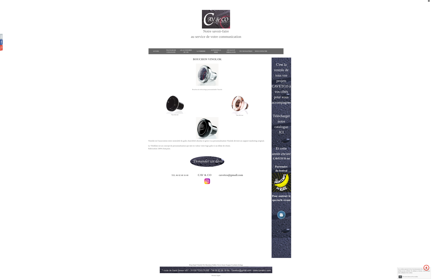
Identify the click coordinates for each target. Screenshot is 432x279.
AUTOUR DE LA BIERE (216, 51)
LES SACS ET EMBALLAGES (231, 51)
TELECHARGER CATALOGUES (171, 51)
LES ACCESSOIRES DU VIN (186, 51)
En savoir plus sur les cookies (410, 276)
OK (400, 276)
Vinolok (199, 265)
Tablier (214, 265)
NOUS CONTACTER (261, 51)
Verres (219, 265)
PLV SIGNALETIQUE (246, 51)
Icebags (240, 265)
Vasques (228, 265)
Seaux (224, 265)
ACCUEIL (156, 51)
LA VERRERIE (201, 51)
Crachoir (234, 265)
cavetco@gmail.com (231, 175)
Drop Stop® (193, 265)
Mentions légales (216, 275)
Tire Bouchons (207, 265)
